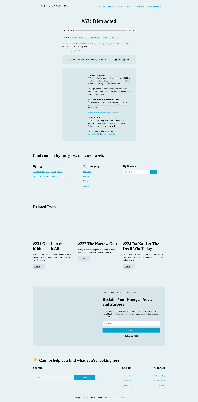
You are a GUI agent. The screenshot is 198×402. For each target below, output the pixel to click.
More (118, 37)
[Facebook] (115, 59)
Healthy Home (44, 176)
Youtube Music (108, 37)
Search (84, 377)
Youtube (112, 134)
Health (35, 176)
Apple (90, 134)
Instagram (127, 381)
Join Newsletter (159, 381)
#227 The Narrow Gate (98, 243)
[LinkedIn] (123, 59)
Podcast (102, 6)
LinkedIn (127, 386)
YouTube (127, 376)
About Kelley (160, 376)
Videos (110, 6)
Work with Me (153, 6)
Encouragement (39, 171)
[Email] (127, 59)
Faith (48, 171)
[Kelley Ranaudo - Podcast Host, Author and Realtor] (35, 6)
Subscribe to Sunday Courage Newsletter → (104, 113)
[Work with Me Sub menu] (160, 6)
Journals (128, 6)
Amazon (104, 134)
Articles (119, 6)
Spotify (86, 37)
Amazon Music (95, 37)
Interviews (87, 171)
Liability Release (119, 397)
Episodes (86, 176)
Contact (162, 386)
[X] (119, 59)
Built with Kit (131, 336)
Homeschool (55, 176)
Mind (63, 176)
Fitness (53, 171)
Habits (59, 171)
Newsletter (141, 6)
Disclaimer (107, 397)
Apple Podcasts (76, 37)
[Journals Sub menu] (133, 6)
